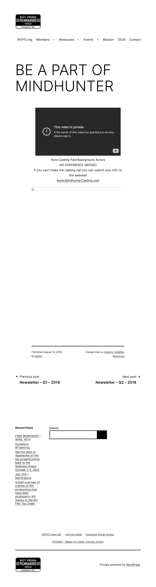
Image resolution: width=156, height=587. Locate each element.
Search (53, 428)
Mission (108, 39)
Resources (66, 39)
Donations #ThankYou (22, 445)
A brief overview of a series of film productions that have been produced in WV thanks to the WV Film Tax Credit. (27, 493)
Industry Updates (114, 352)
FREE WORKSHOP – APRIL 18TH (28, 437)
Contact (135, 39)
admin (38, 356)
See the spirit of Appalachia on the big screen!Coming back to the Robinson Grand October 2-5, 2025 (27, 460)
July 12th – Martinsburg (23, 476)
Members (43, 39)
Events (88, 39)
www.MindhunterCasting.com (78, 180)
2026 (121, 39)
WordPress (133, 564)
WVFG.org (24, 39)
